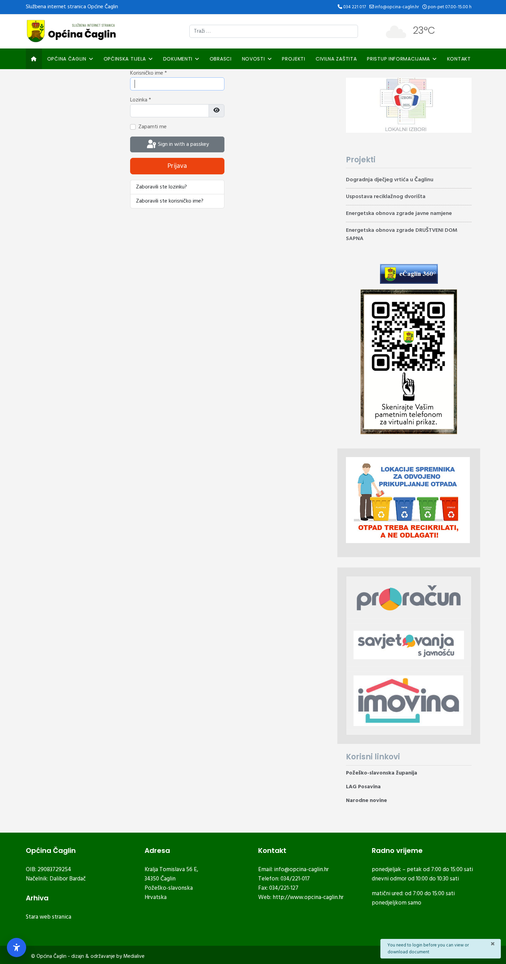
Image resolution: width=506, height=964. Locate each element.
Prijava (177, 166)
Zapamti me (152, 127)
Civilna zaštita (336, 58)
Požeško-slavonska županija (381, 773)
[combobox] (273, 31)
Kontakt (459, 58)
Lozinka (140, 100)
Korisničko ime (148, 73)
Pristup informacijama (398, 58)
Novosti (253, 58)
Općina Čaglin (66, 58)
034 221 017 (354, 7)
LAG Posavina (363, 786)
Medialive (134, 956)
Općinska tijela (125, 58)
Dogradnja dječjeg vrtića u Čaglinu (389, 179)
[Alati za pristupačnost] (16, 947)
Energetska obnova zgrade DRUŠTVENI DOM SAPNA (401, 234)
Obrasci (221, 58)
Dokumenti (177, 58)
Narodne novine (366, 800)
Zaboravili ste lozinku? (161, 187)
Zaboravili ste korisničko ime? (169, 201)
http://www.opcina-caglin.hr (308, 897)
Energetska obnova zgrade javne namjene (399, 213)
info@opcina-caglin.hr (397, 7)
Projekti (293, 58)
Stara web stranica (48, 917)
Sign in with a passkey (183, 144)
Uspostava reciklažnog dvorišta (385, 196)
